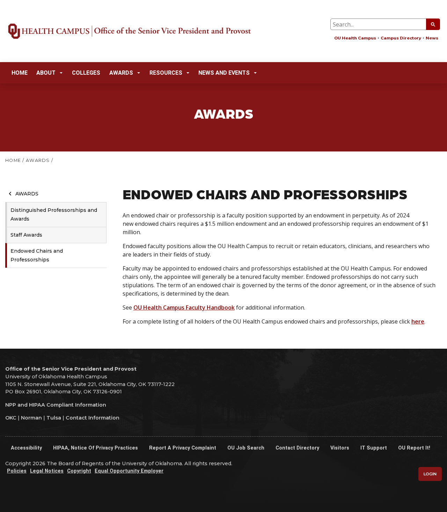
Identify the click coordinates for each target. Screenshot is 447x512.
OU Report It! (414, 448)
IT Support (373, 448)
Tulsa (53, 418)
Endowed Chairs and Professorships (36, 255)
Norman (31, 418)
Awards (121, 72)
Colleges (86, 72)
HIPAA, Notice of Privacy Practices (95, 448)
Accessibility (26, 448)
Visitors (339, 448)
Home (20, 72)
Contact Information (92, 418)
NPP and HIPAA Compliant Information (55, 405)
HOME (13, 160)
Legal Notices (47, 471)
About (46, 72)
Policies (17, 471)
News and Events (224, 72)
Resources (165, 72)
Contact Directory (297, 448)
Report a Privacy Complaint (182, 448)
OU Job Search (245, 448)
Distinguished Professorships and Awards (53, 214)
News (432, 38)
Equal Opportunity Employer (129, 471)
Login (430, 474)
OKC (10, 418)
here (417, 321)
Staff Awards (26, 235)
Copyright (79, 471)
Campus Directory (401, 38)
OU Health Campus (355, 38)
